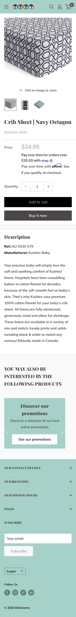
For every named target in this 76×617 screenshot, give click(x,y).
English (11, 571)
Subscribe (19, 551)
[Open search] (51, 6)
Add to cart (38, 202)
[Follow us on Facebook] (7, 593)
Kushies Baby (15, 132)
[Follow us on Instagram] (15, 593)
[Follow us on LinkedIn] (31, 593)
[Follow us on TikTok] (23, 593)
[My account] (60, 6)
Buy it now (38, 215)
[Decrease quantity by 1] (26, 186)
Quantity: (11, 186)
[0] (68, 6)
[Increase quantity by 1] (48, 186)
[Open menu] (6, 6)
